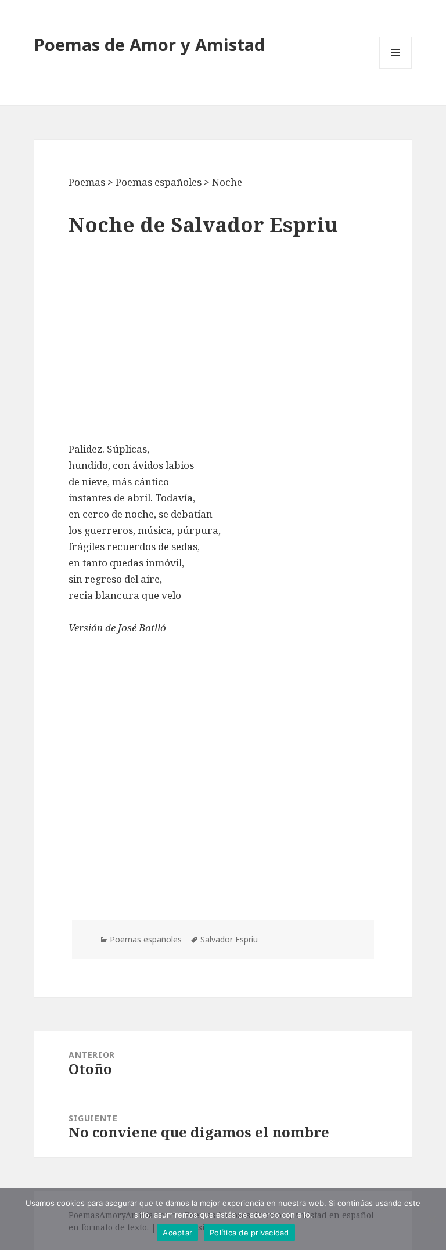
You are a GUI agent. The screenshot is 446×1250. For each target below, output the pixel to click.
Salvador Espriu (229, 939)
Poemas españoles (146, 939)
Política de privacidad (249, 1232)
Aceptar (177, 1232)
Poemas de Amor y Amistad (149, 44)
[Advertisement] (223, 342)
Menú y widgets (396, 68)
